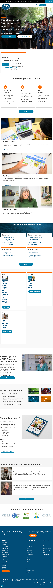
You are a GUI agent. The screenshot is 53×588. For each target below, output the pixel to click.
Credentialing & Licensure (46, 546)
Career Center (45, 542)
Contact (27, 572)
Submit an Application (8, 242)
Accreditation (28, 563)
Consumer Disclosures (30, 579)
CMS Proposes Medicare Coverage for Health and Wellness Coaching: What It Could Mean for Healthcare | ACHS (5, 292)
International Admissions (4, 568)
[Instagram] (41, 582)
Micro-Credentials (5, 552)
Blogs (27, 566)
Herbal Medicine (5, 544)
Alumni (44, 552)
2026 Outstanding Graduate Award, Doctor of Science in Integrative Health (29, 474)
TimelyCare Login (29, 554)
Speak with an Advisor (8, 240)
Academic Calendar (30, 545)
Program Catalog (5, 556)
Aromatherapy (4, 542)
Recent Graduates (46, 554)
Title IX (37, 579)
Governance (17, 579)
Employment (22, 579)
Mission (27, 561)
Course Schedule (29, 546)
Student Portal (29, 552)
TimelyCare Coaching (47, 548)
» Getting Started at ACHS (8, 237)
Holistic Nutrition (5, 546)
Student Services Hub (29, 542)
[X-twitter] (50, 582)
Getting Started (5, 559)
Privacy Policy (41, 579)
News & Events (29, 565)
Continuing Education (6, 554)
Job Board (45, 543)
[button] (36, 5)
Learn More (5, 149)
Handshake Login (46, 550)
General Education (5, 550)
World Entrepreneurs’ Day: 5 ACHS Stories (5, 323)
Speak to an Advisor (5, 561)
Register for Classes (8, 252)
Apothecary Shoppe (30, 570)
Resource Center (46, 556)
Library (27, 548)
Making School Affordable (35, 242)
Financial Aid (4, 565)
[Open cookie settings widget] (2, 586)
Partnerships (28, 568)
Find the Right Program (8, 239)
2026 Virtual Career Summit (30, 284)
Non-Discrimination (18, 580)
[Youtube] (37, 582)
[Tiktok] (44, 584)
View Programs (7, 185)
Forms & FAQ (29, 550)
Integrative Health (5, 548)
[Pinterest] (47, 582)
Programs (4, 540)
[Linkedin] (44, 582)
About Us (28, 559)
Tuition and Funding (5, 563)
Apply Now (6, 571)
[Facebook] (34, 582)
